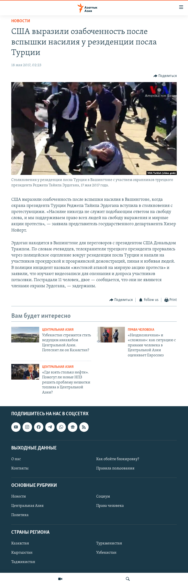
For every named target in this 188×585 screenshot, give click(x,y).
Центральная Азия (58, 330)
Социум (103, 497)
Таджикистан (23, 562)
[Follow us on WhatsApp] (61, 427)
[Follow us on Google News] (72, 427)
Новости (20, 21)
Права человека (141, 330)
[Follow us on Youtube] (16, 427)
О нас (16, 459)
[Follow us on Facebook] (38, 427)
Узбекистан (106, 553)
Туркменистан (109, 543)
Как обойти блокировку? (117, 459)
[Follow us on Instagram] (27, 427)
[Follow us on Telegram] (50, 427)
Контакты (19, 468)
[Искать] (127, 579)
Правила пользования (115, 468)
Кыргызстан (22, 553)
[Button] (165, 76)
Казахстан (20, 543)
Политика (20, 515)
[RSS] (84, 427)
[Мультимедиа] (60, 579)
